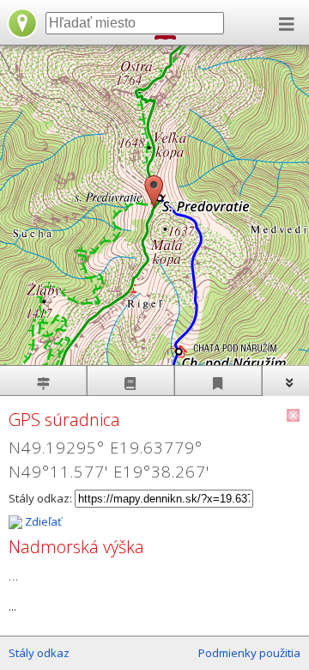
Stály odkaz (39, 653)
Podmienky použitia (249, 653)
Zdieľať (42, 521)
